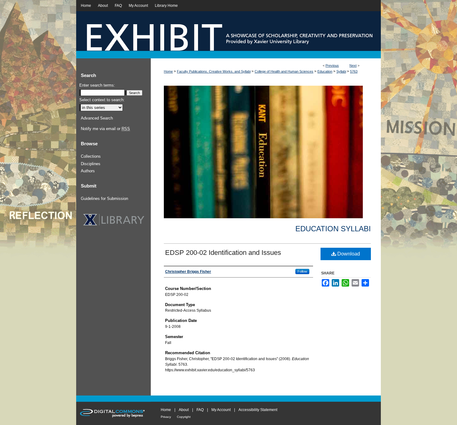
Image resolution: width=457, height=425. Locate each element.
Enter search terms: (97, 85)
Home (168, 71)
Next (353, 65)
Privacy (166, 416)
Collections (91, 156)
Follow (302, 271)
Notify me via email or (105, 128)
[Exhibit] (228, 34)
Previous (332, 65)
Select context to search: (102, 99)
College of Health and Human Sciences (284, 71)
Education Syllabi (333, 228)
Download (348, 253)
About (184, 410)
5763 (354, 71)
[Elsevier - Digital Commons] (113, 413)
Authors (88, 171)
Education (324, 71)
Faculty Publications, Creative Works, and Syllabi (214, 71)
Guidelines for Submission (104, 198)
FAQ (200, 410)
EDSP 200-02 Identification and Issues (223, 252)
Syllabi (341, 71)
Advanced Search (97, 118)
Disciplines (90, 163)
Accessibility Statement (257, 410)
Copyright (184, 416)
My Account (221, 410)
